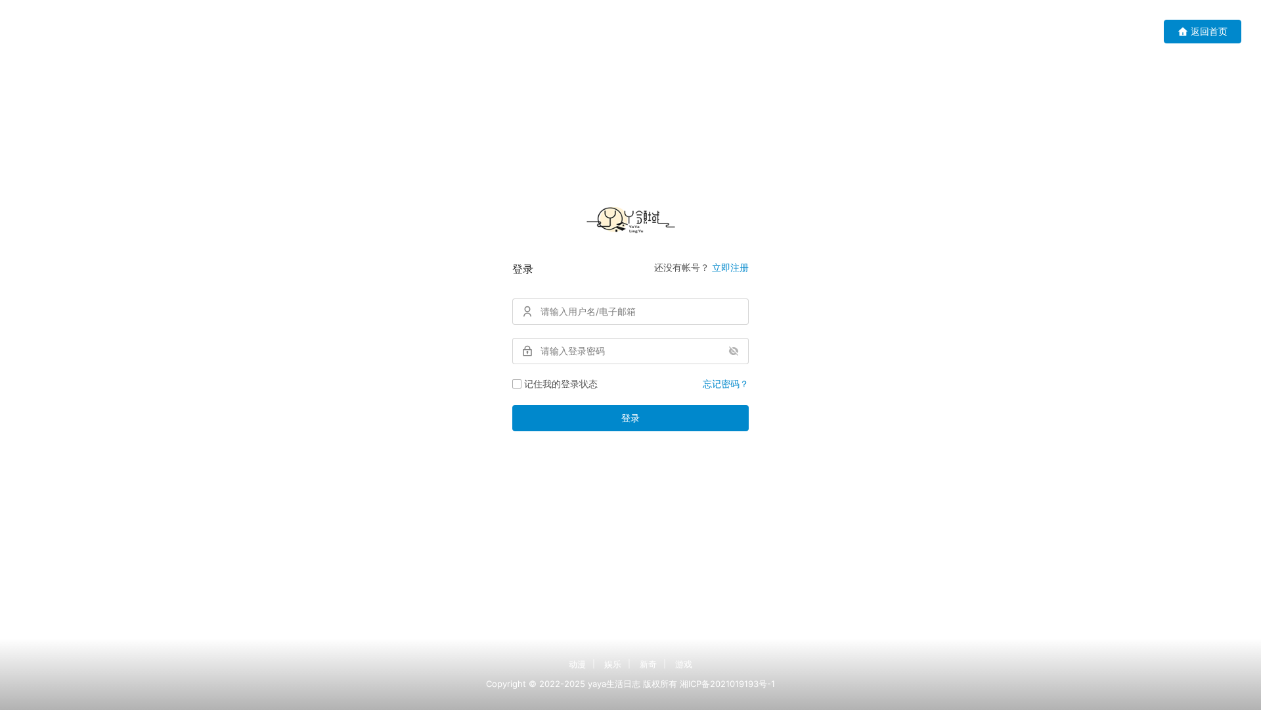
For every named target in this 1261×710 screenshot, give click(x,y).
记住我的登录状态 (561, 383)
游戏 (683, 664)
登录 (630, 417)
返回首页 (1209, 31)
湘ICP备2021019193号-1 (727, 683)
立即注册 (730, 267)
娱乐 (612, 664)
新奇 (648, 664)
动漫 (577, 664)
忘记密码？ (726, 383)
